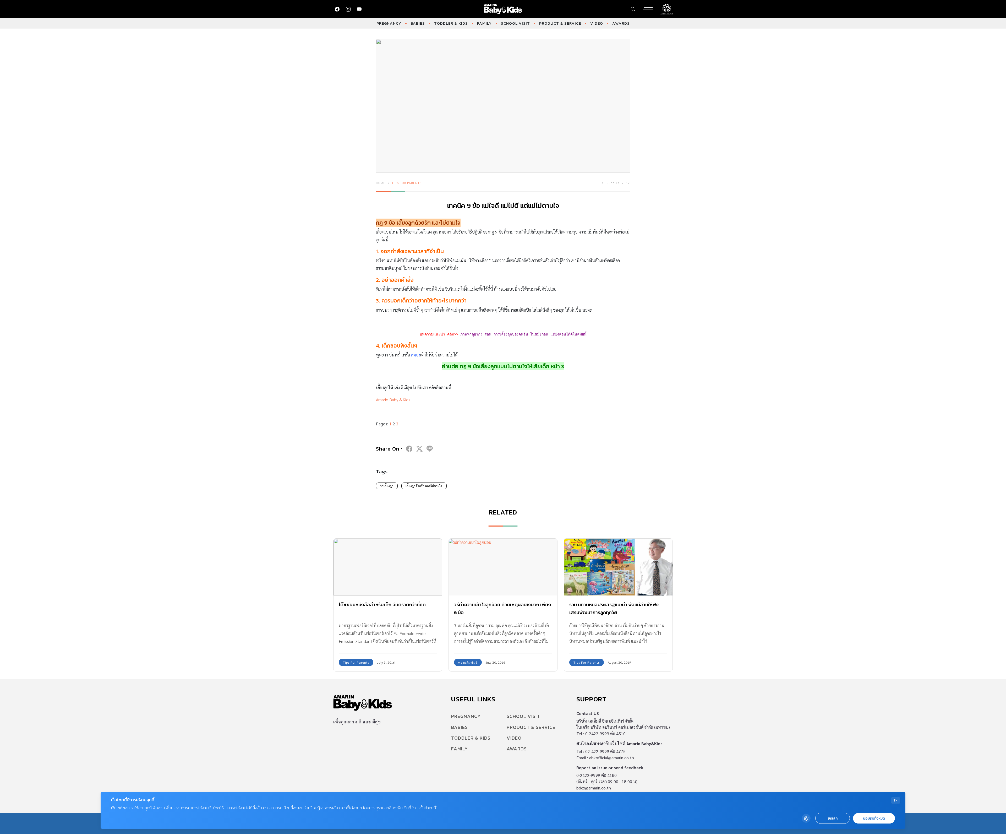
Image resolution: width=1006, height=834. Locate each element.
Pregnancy (388, 23)
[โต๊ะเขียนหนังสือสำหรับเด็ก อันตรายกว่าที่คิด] (387, 567)
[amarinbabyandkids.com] (503, 9)
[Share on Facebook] (409, 449)
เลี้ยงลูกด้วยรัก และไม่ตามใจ (424, 486)
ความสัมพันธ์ (468, 662)
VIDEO (596, 23)
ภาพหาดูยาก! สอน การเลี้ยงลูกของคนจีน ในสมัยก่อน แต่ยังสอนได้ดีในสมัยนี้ (523, 334)
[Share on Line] (430, 449)
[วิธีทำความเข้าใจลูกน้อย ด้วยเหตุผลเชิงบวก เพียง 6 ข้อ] (503, 567)
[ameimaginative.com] (666, 9)
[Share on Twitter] (419, 449)
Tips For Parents (407, 183)
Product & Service (560, 23)
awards (621, 23)
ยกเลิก (833, 818)
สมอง (415, 355)
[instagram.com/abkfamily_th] (348, 9)
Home (380, 183)
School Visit (515, 23)
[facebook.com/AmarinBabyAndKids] (337, 9)
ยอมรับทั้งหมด (874, 818)
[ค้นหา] (632, 9)
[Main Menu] (647, 9)
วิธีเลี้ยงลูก (386, 486)
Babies (418, 23)
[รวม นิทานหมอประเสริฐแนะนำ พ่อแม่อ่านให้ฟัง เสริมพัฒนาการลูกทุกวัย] (618, 567)
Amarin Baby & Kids (393, 399)
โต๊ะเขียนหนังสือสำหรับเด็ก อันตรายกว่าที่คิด (382, 604)
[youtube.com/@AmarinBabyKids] (359, 9)
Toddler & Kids (451, 23)
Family (484, 23)
